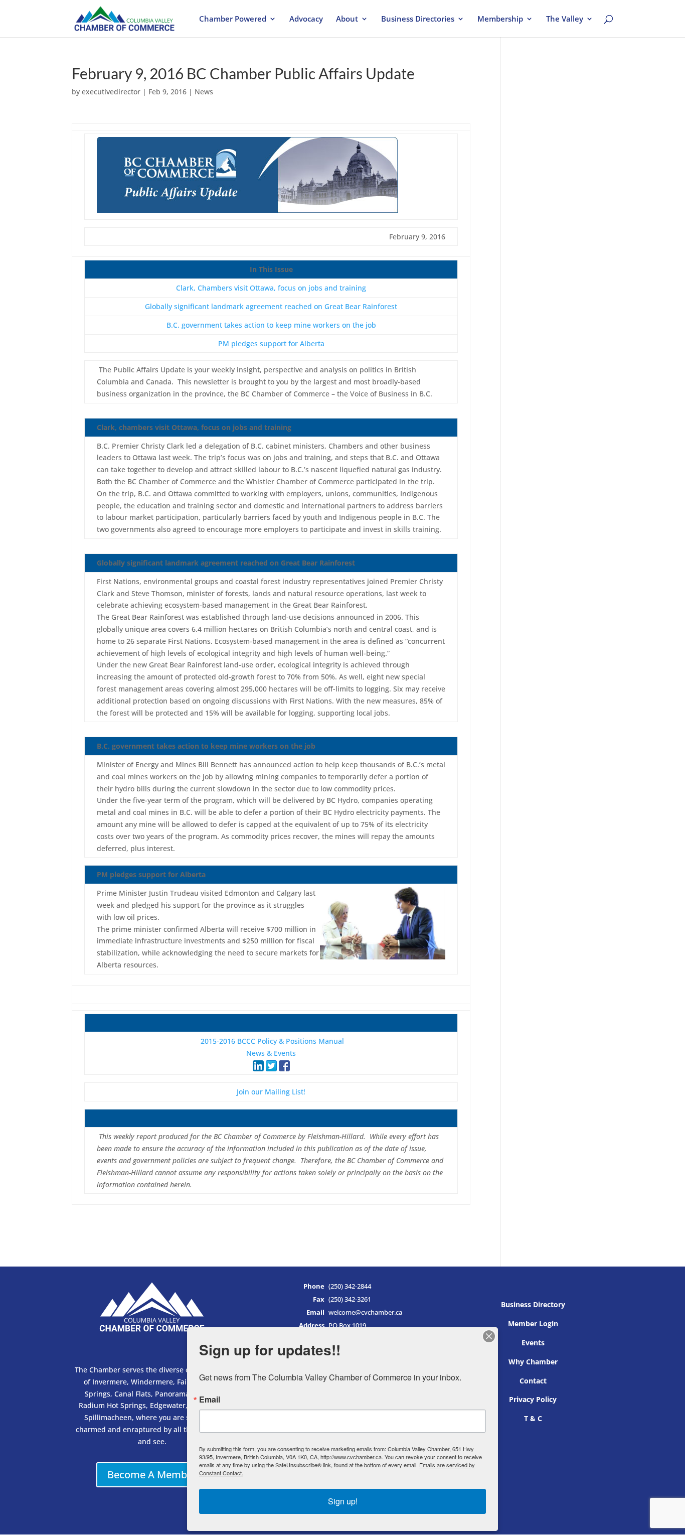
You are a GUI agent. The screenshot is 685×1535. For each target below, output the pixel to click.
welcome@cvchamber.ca (365, 1312)
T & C (533, 1418)
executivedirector (111, 91)
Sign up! (343, 1501)
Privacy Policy (533, 1399)
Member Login (533, 1323)
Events (533, 1342)
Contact (533, 1380)
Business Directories (417, 19)
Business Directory (533, 1304)
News (204, 91)
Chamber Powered (232, 19)
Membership (500, 19)
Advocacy (306, 19)
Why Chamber (533, 1361)
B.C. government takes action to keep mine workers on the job (271, 325)
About (347, 19)
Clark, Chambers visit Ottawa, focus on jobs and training (271, 288)
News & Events (271, 1053)
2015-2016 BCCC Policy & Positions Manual (272, 1041)
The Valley (564, 19)
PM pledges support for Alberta (271, 343)
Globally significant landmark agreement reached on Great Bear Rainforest (271, 306)
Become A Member (152, 1474)
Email (209, 1400)
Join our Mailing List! (271, 1091)
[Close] (489, 1336)
